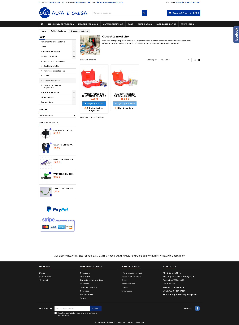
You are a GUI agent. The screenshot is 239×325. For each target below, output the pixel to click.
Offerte (42, 273)
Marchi (43, 109)
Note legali (85, 276)
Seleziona (176, 60)
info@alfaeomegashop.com (110, 2)
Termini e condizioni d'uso (91, 280)
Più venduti (43, 280)
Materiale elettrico (113, 24)
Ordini (124, 280)
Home (42, 37)
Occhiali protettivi (51, 66)
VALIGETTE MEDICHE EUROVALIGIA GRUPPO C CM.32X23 (94, 96)
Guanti (46, 75)
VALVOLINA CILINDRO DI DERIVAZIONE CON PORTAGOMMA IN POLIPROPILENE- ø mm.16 (64, 174)
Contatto (169, 266)
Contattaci (84, 291)
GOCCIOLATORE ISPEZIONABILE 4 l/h (64, 130)
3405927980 (79, 2)
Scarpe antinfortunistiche (55, 61)
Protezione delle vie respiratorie (52, 86)
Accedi (179, 2)
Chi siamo (84, 283)
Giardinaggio (145, 24)
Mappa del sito (86, 294)
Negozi (83, 298)
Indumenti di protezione (54, 71)
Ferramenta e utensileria (61, 24)
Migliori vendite (48, 122)
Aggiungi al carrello (94, 103)
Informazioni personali (132, 273)
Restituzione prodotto (131, 276)
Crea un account (192, 2)
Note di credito (128, 283)
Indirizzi (125, 287)
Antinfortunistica (166, 24)
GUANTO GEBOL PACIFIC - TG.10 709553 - (64, 145)
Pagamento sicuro (88, 287)
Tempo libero (187, 24)
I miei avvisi (127, 291)
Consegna (85, 273)
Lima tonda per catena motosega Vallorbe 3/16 (64, 159)
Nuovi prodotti (45, 276)
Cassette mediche (52, 80)
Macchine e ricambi (88, 24)
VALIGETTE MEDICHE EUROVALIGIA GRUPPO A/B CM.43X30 (125, 96)
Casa (130, 24)
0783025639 (54, 2)
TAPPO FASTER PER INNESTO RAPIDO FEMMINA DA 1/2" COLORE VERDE (64, 188)
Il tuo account (131, 266)
